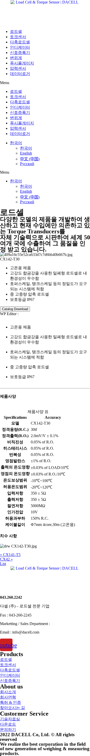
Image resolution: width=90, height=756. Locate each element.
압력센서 (18, 68)
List (3, 564)
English (26, 153)
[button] (45, 83)
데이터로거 (20, 74)
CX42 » (6, 559)
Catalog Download (15, 309)
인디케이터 (20, 47)
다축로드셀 (20, 42)
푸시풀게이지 (22, 63)
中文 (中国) (30, 159)
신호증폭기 (20, 52)
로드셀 (16, 31)
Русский (27, 164)
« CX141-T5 (10, 555)
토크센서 (18, 37)
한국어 (16, 143)
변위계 (16, 58)
